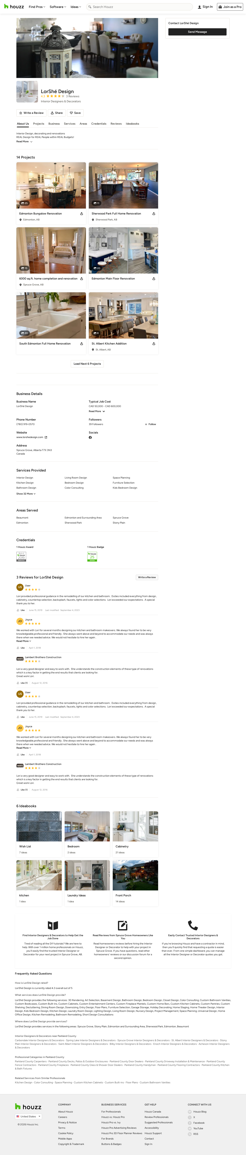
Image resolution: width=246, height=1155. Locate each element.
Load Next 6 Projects (87, 363)
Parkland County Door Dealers (126, 1061)
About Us (23, 123)
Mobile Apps (65, 1138)
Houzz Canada (153, 1111)
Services (69, 123)
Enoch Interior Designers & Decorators (175, 1043)
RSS (195, 1134)
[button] (87, 554)
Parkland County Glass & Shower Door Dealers (97, 1065)
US (20, 587)
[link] (23, 641)
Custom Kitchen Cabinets (88, 1082)
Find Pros (36, 7)
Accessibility (152, 1127)
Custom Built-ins (114, 1082)
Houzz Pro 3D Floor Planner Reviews (121, 1133)
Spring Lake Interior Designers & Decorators (91, 1040)
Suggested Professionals (159, 1122)
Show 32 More (24, 493)
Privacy (62, 1122)
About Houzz (65, 1111)
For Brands (107, 1138)
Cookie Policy (65, 1133)
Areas (83, 123)
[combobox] (139, 6)
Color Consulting (43, 1082)
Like (23, 610)
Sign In (148, 1144)
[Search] (89, 6)
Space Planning (63, 1082)
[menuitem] (37, 7)
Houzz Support (153, 1133)
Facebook (199, 1122)
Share (59, 113)
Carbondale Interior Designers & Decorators (39, 1040)
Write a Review (147, 577)
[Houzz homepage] (14, 6)
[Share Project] (81, 213)
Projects (38, 123)
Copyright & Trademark (71, 1144)
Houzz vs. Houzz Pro (113, 1117)
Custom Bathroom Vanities (155, 1082)
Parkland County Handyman (140, 1065)
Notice (73, 1122)
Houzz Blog (199, 1111)
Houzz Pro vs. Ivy (110, 1122)
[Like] (18, 610)
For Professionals (111, 1111)
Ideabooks (132, 123)
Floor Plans (132, 1082)
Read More (22, 141)
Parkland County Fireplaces (53, 1065)
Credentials (98, 123)
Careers (62, 1117)
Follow (152, 424)
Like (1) (24, 683)
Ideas (74, 7)
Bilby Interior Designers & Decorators (130, 1043)
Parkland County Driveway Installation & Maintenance (175, 1061)
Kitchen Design (23, 1082)
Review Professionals (157, 1117)
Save (77, 113)
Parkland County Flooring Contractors (179, 1065)
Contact (149, 1138)
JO (20, 621)
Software (56, 7)
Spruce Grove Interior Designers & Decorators (143, 1040)
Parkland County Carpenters (31, 1061)
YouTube (198, 1128)
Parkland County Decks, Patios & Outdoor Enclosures (78, 1061)
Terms (61, 1127)
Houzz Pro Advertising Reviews (119, 1127)
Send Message (197, 31)
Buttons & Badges (111, 1144)
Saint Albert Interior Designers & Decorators (83, 1043)
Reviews (116, 123)
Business (54, 123)
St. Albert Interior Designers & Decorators (194, 1040)
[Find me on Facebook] (90, 437)
